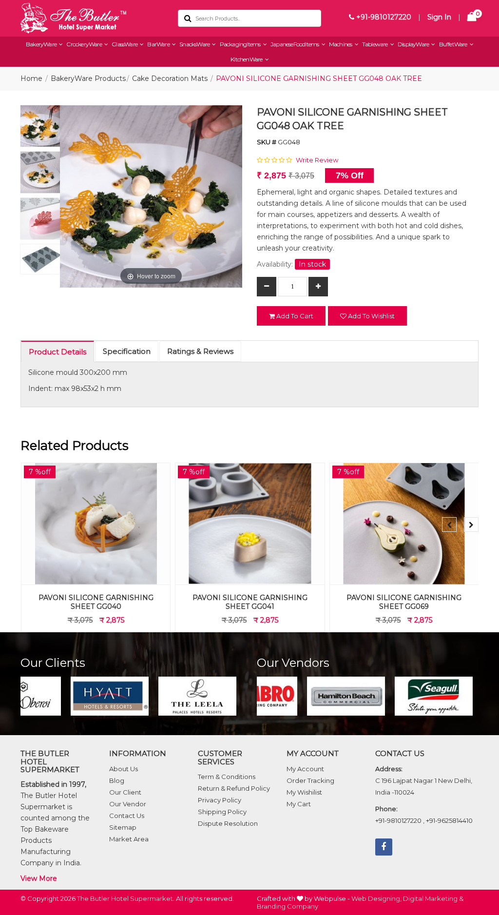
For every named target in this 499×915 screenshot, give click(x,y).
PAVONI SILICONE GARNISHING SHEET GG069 (403, 602)
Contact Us (126, 815)
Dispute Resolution (228, 823)
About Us (123, 769)
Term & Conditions (226, 776)
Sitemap (122, 827)
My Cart (299, 804)
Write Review (317, 160)
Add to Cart (294, 316)
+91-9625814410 (449, 820)
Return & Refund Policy (234, 788)
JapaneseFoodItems (295, 44)
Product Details (57, 351)
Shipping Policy (222, 812)
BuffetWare (453, 44)
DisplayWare (414, 44)
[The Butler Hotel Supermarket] (91, 18)
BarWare (159, 44)
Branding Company (287, 906)
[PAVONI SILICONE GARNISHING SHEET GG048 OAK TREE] (41, 128)
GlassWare (125, 44)
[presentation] (449, 524)
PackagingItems (241, 44)
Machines (341, 44)
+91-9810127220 (382, 17)
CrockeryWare (84, 44)
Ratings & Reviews (200, 351)
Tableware (375, 44)
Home (31, 78)
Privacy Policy (219, 800)
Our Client (125, 792)
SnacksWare (195, 44)
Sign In (439, 17)
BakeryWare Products (88, 78)
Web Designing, (376, 898)
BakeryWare (42, 44)
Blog (116, 780)
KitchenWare (246, 59)
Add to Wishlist (370, 316)
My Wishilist (304, 792)
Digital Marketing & (433, 898)
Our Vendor (127, 804)
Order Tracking (310, 780)
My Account (305, 769)
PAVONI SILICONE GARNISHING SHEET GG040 (96, 602)
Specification (127, 351)
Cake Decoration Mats (170, 78)
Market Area (129, 839)
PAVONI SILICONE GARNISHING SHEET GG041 (249, 602)
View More (38, 878)
